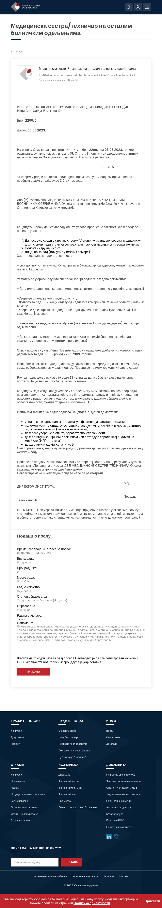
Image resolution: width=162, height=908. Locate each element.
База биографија (68, 737)
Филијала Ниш (66, 794)
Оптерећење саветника (25, 807)
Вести (109, 731)
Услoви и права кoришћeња (50, 876)
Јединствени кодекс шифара (123, 794)
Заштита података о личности (123, 781)
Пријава (33, 672)
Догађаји (111, 744)
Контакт (123, 876)
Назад (17, 51)
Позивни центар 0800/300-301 (77, 807)
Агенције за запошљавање (74, 750)
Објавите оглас (67, 731)
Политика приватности (119, 827)
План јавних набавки (118, 801)
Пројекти (16, 744)
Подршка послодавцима (72, 744)
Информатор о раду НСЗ (121, 775)
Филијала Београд (69, 781)
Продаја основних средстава (28, 794)
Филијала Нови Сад (70, 788)
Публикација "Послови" (72, 757)
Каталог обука (114, 814)
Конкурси (16, 731)
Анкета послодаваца (118, 807)
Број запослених (20, 820)
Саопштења (113, 737)
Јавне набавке (19, 801)
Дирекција (64, 775)
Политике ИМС (115, 820)
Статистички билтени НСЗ (121, 788)
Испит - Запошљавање (24, 814)
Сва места (64, 801)
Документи (17, 737)
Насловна (108, 876)
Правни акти (18, 781)
